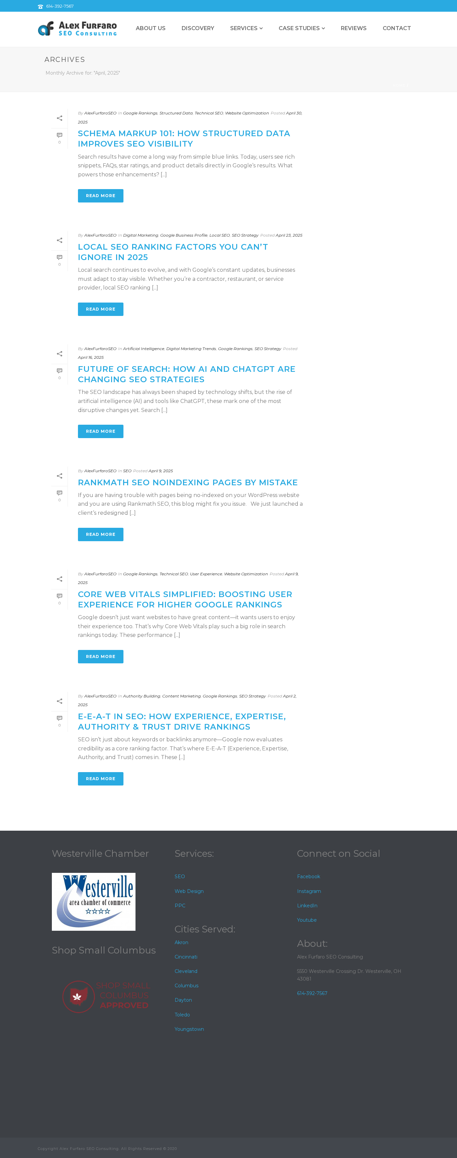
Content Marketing (181, 695)
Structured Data (176, 112)
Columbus (186, 986)
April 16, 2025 (91, 357)
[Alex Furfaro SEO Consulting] (78, 28)
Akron (181, 942)
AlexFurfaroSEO (100, 112)
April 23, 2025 (289, 235)
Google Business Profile (183, 235)
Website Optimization (247, 112)
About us (151, 28)
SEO (127, 470)
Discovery (198, 28)
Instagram (309, 891)
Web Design (189, 891)
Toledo (182, 1015)
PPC (180, 906)
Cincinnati (186, 957)
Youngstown (189, 1029)
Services (244, 28)
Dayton (183, 1000)
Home (399, 85)
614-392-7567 (60, 6)
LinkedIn (307, 906)
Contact (397, 28)
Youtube (307, 920)
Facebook (308, 877)
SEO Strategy (245, 235)
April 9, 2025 (161, 470)
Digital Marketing (140, 235)
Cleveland (186, 971)
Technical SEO (209, 112)
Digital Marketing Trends (191, 348)
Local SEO (219, 235)
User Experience (206, 573)
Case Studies (299, 28)
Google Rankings (140, 112)
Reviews (354, 28)
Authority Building (141, 695)
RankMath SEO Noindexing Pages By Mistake (188, 482)
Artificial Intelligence (143, 348)
